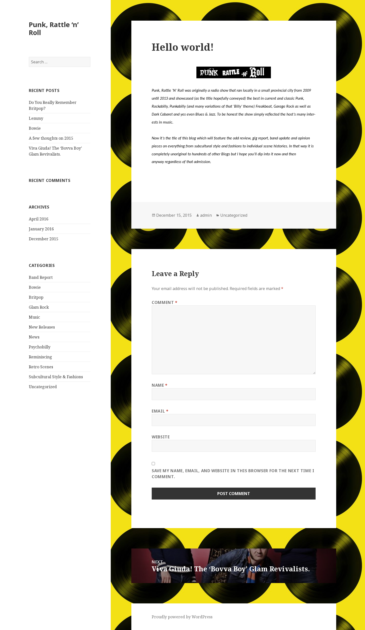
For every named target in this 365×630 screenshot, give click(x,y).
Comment (165, 302)
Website (161, 437)
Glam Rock (39, 307)
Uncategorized (43, 386)
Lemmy (36, 118)
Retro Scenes (41, 367)
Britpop (36, 297)
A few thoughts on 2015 (51, 138)
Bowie (35, 128)
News (34, 337)
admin (206, 215)
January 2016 (41, 229)
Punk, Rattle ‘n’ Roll (54, 28)
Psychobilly (39, 347)
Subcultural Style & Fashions (56, 376)
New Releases (42, 327)
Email (160, 411)
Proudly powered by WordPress (182, 617)
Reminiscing (40, 357)
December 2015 (43, 239)
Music (34, 317)
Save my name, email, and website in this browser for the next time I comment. (233, 473)
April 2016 (38, 219)
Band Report (41, 277)
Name (160, 385)
